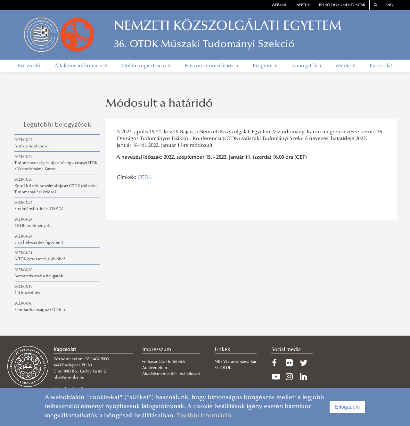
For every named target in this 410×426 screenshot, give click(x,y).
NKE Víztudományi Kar (236, 362)
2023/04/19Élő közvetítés (27, 290)
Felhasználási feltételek (163, 362)
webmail (280, 5)
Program (263, 66)
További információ (203, 416)
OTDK (144, 177)
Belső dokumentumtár (342, 5)
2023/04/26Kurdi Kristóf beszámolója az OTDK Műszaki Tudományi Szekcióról (55, 186)
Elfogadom (347, 407)
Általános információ (79, 66)
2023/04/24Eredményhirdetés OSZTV (38, 206)
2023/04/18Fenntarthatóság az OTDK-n (39, 307)
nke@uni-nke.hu (69, 378)
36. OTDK (224, 368)
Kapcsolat (381, 66)
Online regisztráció (144, 66)
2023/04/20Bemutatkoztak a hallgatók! (39, 273)
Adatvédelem (154, 368)
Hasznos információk (210, 66)
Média (344, 66)
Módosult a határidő (159, 104)
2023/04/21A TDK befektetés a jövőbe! (40, 256)
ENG (389, 5)
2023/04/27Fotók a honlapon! (31, 143)
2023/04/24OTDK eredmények (32, 223)
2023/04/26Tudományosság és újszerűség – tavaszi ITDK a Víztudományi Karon (55, 163)
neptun (303, 5)
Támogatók (305, 66)
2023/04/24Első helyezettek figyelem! (38, 240)
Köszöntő (29, 66)
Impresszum (156, 349)
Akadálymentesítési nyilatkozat (171, 374)
